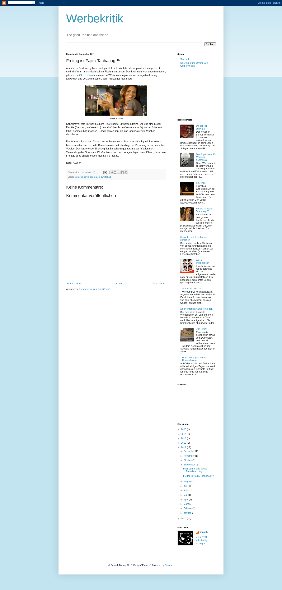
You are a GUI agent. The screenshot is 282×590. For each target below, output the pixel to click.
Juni (186, 490)
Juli (186, 486)
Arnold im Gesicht (191, 288)
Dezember (189, 451)
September (190, 464)
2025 (184, 429)
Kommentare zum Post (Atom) (94, 289)
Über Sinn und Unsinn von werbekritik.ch (194, 64)
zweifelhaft (106, 177)
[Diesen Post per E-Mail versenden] (111, 172)
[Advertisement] (196, 93)
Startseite (117, 283)
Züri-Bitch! (201, 329)
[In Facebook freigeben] (122, 172)
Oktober (188, 460)
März (186, 504)
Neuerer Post (74, 283)
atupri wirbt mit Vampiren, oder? (196, 309)
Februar (188, 508)
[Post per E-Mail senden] (104, 172)
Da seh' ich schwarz (202, 127)
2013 (184, 438)
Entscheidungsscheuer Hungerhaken (194, 359)
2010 (184, 518)
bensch (204, 532)
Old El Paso (86, 75)
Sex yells (200, 183)
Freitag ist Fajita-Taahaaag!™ (204, 210)
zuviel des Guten (92, 177)
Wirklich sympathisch (202, 261)
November (189, 456)
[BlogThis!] (115, 172)
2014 (184, 434)
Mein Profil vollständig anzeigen (201, 540)
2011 (184, 447)
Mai (186, 495)
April (186, 499)
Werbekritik (94, 18)
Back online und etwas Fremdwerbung (195, 470)
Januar (187, 513)
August (187, 481)
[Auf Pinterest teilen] (126, 172)
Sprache (79, 177)
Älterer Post (159, 283)
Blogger (169, 565)
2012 (184, 442)
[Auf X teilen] (118, 172)
